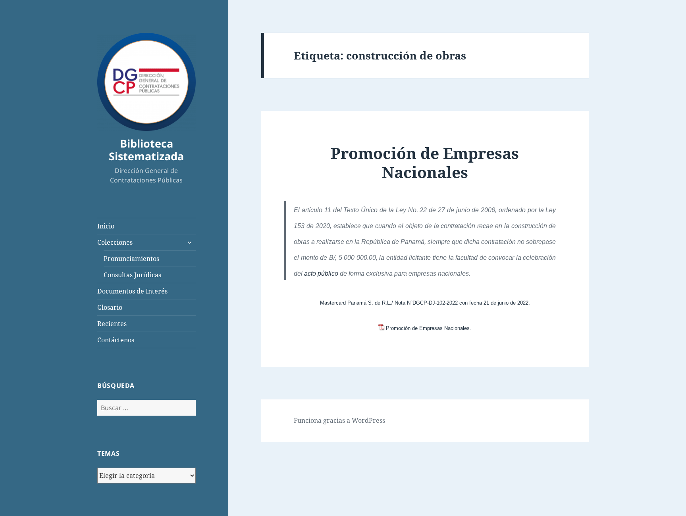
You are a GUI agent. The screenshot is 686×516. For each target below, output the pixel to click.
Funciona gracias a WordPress (339, 420)
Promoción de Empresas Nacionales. (428, 328)
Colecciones (115, 242)
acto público (321, 273)
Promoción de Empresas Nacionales (425, 162)
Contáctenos (115, 340)
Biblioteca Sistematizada (146, 149)
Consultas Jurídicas (132, 274)
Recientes (112, 323)
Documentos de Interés (132, 291)
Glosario (109, 307)
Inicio (105, 226)
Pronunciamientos (131, 258)
